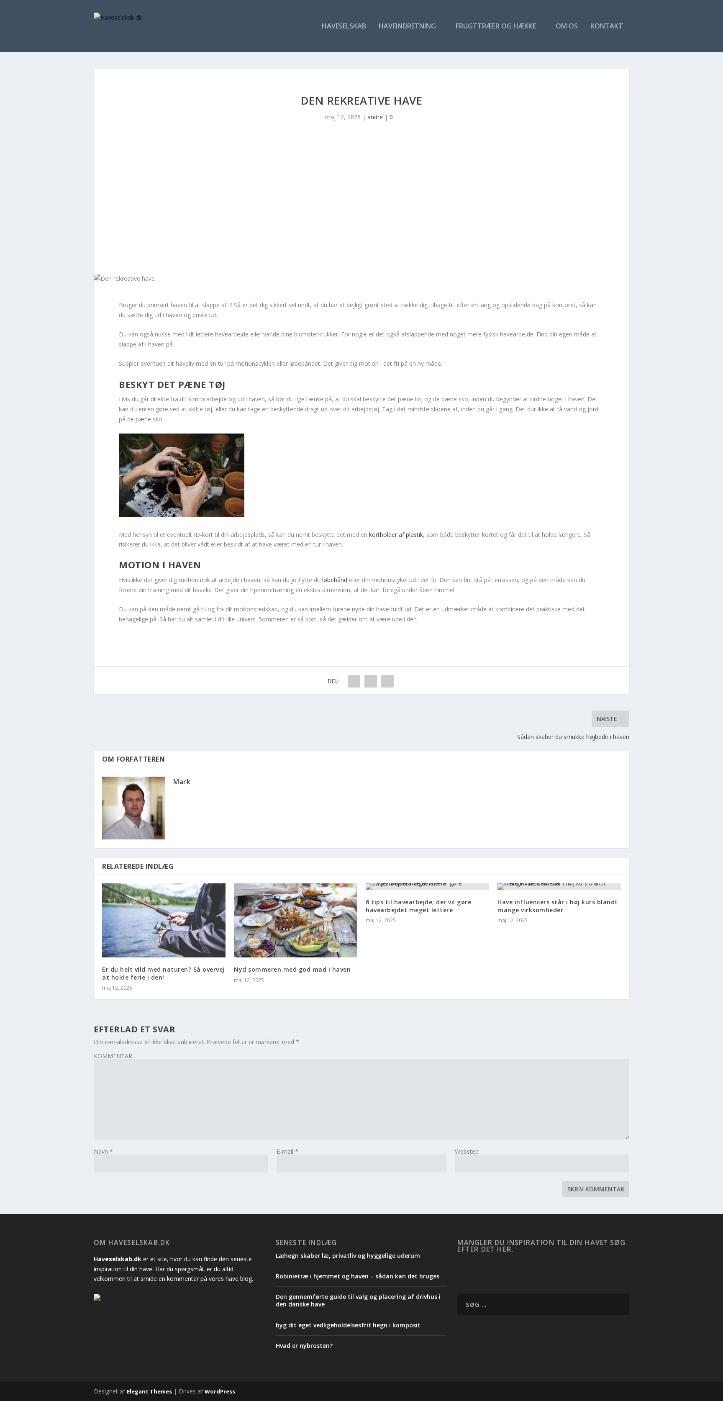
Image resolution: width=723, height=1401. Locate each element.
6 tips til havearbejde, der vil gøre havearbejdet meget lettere (418, 905)
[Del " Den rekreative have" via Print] (387, 681)
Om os (567, 27)
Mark (181, 781)
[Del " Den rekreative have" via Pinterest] (370, 681)
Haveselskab (344, 27)
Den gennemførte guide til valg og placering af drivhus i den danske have (358, 1300)
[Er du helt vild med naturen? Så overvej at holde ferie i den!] (164, 920)
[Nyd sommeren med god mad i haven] (295, 920)
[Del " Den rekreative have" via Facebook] (354, 681)
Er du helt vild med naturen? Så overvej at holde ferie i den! (163, 973)
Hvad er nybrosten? (304, 1346)
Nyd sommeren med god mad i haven (292, 969)
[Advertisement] (361, 210)
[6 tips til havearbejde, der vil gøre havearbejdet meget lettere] (427, 886)
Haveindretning (407, 27)
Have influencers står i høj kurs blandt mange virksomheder (557, 905)
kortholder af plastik (396, 535)
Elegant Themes (149, 1391)
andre (375, 117)
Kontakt (606, 27)
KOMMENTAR (113, 1056)
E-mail (287, 1151)
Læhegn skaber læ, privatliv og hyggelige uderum (348, 1256)
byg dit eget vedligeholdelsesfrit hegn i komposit (348, 1325)
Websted (467, 1151)
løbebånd (334, 580)
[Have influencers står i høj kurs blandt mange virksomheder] (559, 886)
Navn (103, 1151)
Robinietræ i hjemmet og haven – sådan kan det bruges (357, 1276)
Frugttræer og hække (496, 27)
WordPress (220, 1391)
